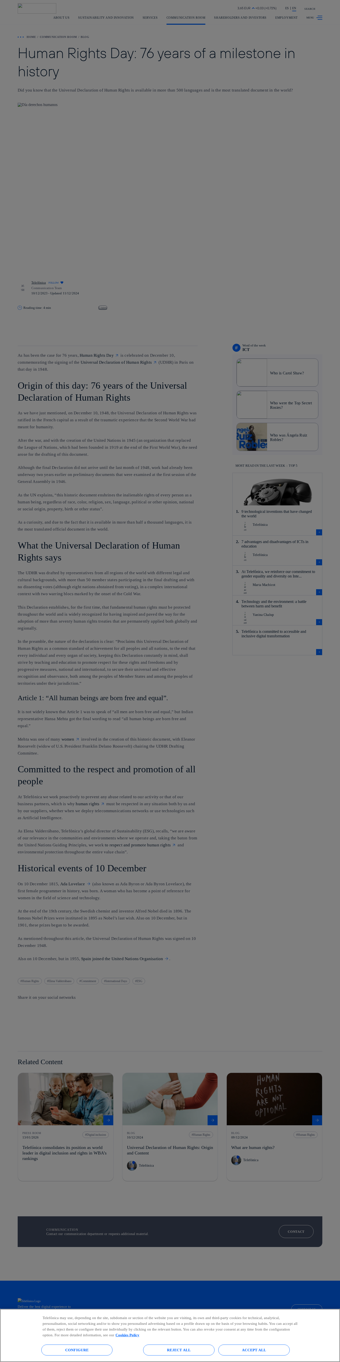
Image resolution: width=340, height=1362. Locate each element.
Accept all (254, 1350)
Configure (77, 1350)
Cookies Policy (127, 1335)
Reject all (179, 1350)
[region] (170, 1335)
